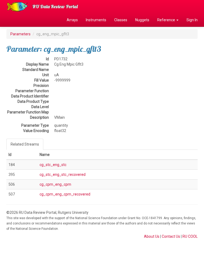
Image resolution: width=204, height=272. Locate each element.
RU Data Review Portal (55, 6)
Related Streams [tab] (25, 144)
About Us (151, 236)
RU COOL (190, 236)
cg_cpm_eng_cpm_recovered (65, 194)
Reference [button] (166, 20)
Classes (120, 20)
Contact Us (171, 236)
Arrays (72, 20)
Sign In (192, 20)
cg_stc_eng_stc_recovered (63, 174)
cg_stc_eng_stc (53, 165)
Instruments (96, 20)
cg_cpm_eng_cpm (55, 184)
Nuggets (142, 20)
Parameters (20, 34)
